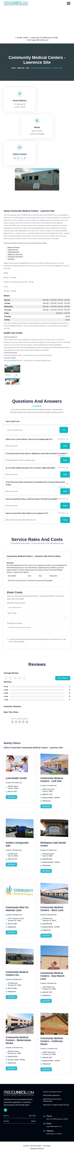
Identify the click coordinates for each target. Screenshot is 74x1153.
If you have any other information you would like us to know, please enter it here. (35, 483)
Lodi (27, 68)
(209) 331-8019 (37, 131)
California (20, 68)
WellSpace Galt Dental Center (53, 844)
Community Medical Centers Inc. (17, 973)
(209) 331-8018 (35, 134)
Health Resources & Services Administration (52, 1100)
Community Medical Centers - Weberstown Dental (18, 1040)
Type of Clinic (11, 613)
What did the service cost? (16, 603)
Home (13, 68)
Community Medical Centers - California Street (51, 1041)
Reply (65, 446)
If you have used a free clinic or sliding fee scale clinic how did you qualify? (36, 453)
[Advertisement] (37, 20)
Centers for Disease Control (52, 1092)
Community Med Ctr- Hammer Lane (17, 909)
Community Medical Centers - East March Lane (52, 976)
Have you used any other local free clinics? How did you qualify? (32, 499)
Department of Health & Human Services (56, 1105)
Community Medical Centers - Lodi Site (51, 779)
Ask (63, 430)
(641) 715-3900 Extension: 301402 (47, 37)
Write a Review (63, 678)
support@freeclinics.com (40, 40)
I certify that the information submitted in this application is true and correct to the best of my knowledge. (37, 640)
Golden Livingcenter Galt (17, 844)
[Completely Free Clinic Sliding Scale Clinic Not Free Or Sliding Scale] (37, 618)
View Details (11, 797)
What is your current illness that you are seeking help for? (29, 439)
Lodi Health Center (16, 778)
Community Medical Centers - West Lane (51, 909)
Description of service (14, 623)
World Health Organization (51, 1095)
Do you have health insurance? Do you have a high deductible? (30, 468)
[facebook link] (5, 1110)
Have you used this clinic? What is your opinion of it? (27, 513)
